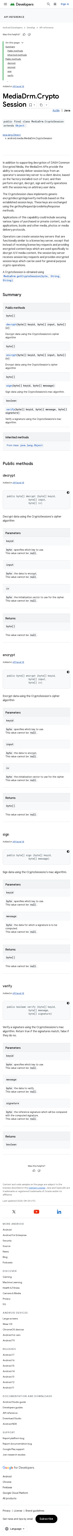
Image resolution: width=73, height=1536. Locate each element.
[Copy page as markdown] (41, 105)
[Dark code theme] (68, 492)
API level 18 (18, 86)
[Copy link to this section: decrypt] (18, 476)
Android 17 (8, 1354)
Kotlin (56, 110)
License (18, 1510)
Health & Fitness (11, 1287)
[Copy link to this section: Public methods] (36, 464)
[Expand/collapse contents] (22, 43)
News (6, 1251)
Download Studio (12, 1418)
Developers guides (13, 1407)
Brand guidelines (35, 1510)
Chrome (7, 1482)
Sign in (65, 4)
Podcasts (7, 1262)
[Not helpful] (29, 34)
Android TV (9, 1340)
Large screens (10, 1318)
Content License (37, 1187)
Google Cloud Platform (15, 1492)
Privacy (6, 1298)
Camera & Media (12, 1293)
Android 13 (8, 1376)
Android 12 (8, 1382)
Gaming (7, 1276)
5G (4, 1304)
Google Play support (13, 1449)
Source (6, 1246)
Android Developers (12, 27)
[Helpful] (24, 34)
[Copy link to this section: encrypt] (18, 655)
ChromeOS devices (13, 1329)
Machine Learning (12, 1282)
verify (10, 409)
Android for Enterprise (14, 1235)
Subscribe (46, 1519)
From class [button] (25, 445)
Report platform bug (13, 1438)
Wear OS (7, 1324)
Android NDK (10, 1423)
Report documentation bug (17, 1443)
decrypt (11, 324)
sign (9, 385)
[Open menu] (5, 4)
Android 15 (8, 1365)
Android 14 (9, 1371)
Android (7, 1229)
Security (7, 1240)
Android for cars (11, 1334)
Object (19, 125)
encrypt (11, 355)
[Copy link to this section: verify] (15, 986)
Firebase (7, 1487)
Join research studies (14, 1454)
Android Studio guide (14, 1402)
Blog (5, 1257)
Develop (31, 27)
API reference (14, 16)
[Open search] (49, 4)
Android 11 (8, 1387)
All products (9, 1498)
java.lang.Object (12, 134)
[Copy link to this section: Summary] (24, 295)
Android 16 (9, 1360)
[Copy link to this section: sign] (12, 835)
